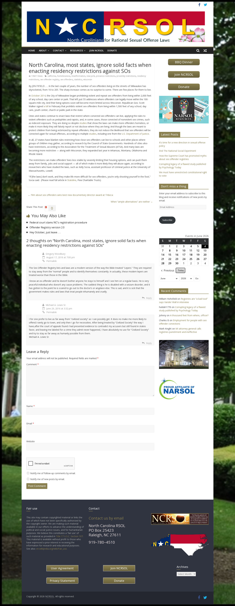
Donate (112, 50)
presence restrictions (105, 76)
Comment (32, 364)
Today (181, 270)
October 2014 (38, 95)
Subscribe (167, 220)
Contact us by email (106, 518)
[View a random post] (205, 50)
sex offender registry (49, 79)
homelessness (63, 76)
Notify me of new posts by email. (47, 479)
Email (30, 423)
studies (83, 123)
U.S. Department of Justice (135, 133)
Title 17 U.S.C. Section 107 (69, 536)
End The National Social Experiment (177, 150)
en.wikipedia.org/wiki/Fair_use (51, 548)
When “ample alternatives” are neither (132, 201)
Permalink (51, 260)
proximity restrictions (126, 76)
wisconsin (87, 79)
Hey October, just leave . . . (45, 232)
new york (91, 76)
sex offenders (66, 79)
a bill (46, 106)
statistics (78, 79)
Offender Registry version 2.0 (47, 227)
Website (30, 441)
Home (31, 50)
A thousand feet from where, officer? (189, 315)
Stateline (71, 180)
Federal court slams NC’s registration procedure (58, 222)
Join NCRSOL (96, 50)
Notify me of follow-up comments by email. (52, 473)
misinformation (78, 76)
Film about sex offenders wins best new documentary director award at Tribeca (70, 194)
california (51, 76)
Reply (149, 297)
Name (30, 406)
